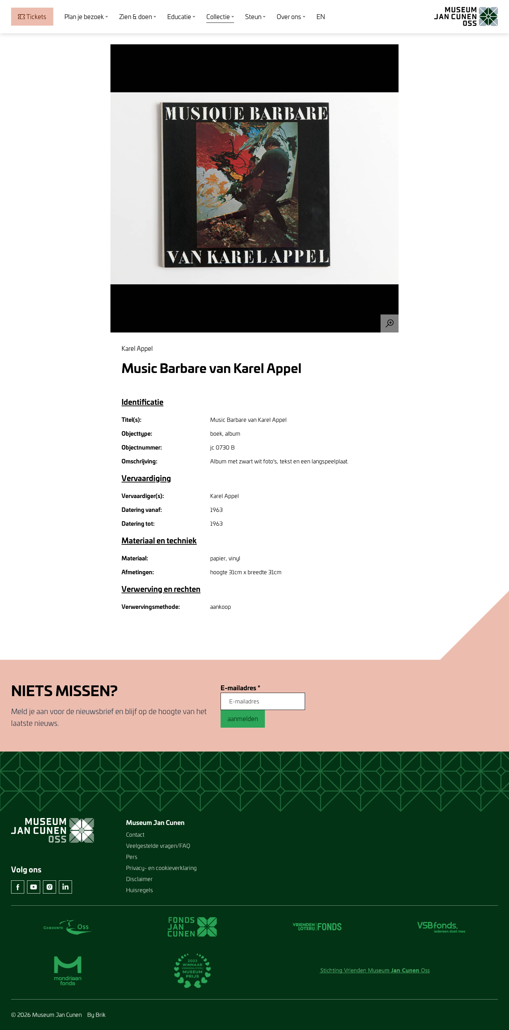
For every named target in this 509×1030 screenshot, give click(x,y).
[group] (254, 188)
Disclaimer (139, 878)
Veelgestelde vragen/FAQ (158, 845)
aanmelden (242, 718)
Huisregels (139, 890)
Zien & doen (135, 16)
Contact (135, 834)
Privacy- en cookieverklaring (161, 867)
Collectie (218, 16)
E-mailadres (240, 688)
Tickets (36, 16)
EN (320, 16)
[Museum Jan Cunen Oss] (466, 16)
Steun (253, 16)
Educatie (179, 16)
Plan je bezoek (84, 16)
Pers (131, 856)
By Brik (96, 1014)
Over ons (289, 16)
